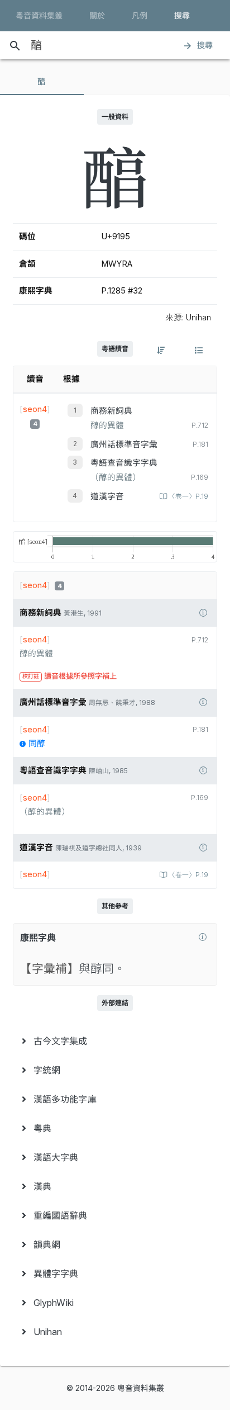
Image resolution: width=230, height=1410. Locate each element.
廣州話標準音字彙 (123, 444)
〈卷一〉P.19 (188, 496)
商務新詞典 (111, 411)
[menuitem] (115, 1041)
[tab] (42, 81)
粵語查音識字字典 (123, 463)
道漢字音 (107, 496)
